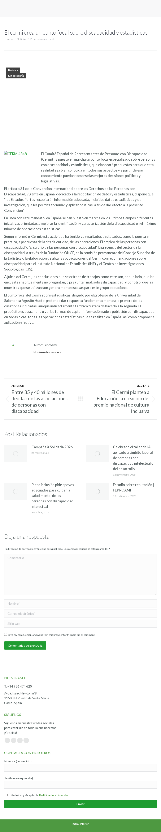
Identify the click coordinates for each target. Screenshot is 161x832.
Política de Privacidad (54, 795)
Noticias (13, 70)
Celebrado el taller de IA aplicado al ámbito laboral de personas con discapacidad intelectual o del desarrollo (133, 458)
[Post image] (15, 453)
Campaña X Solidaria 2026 (52, 447)
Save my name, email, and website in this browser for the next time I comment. (51, 634)
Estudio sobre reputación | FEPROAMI (133, 487)
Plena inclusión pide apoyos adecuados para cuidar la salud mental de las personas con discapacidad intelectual (52, 495)
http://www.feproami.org (47, 352)
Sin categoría (16, 75)
